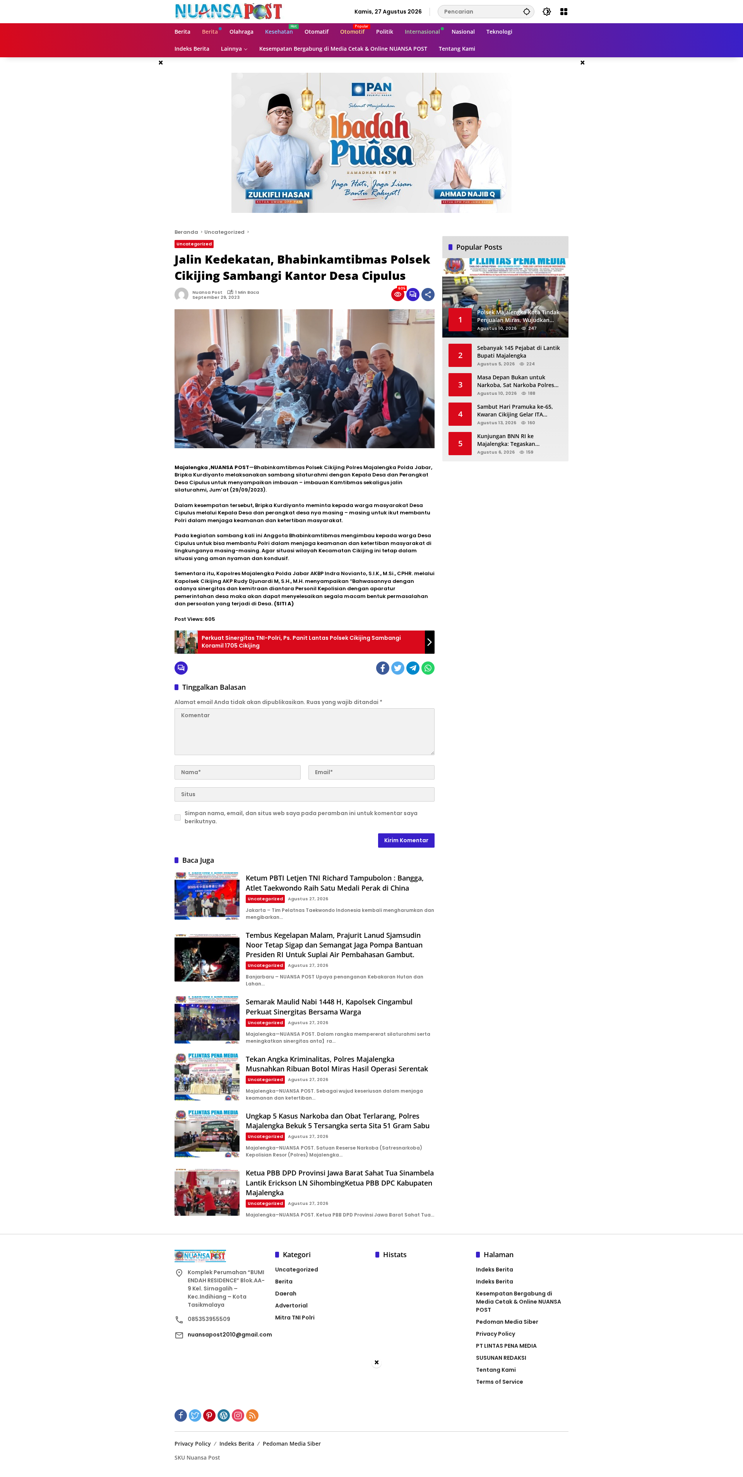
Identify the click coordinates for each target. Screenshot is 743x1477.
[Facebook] (382, 668)
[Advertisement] (371, 1423)
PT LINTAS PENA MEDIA (506, 1346)
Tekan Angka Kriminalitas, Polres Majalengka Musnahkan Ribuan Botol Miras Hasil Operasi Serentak (337, 1063)
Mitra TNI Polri (295, 1317)
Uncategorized (194, 244)
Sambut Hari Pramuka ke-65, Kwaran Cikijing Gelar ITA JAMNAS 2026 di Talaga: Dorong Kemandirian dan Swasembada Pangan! (518, 410)
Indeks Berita (494, 1269)
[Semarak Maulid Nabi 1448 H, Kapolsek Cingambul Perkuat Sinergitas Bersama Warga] (207, 1019)
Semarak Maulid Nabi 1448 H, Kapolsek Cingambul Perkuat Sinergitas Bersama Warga (329, 1006)
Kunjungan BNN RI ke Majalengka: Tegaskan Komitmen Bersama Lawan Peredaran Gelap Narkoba (512, 439)
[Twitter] (397, 668)
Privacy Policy (495, 1334)
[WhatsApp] (428, 668)
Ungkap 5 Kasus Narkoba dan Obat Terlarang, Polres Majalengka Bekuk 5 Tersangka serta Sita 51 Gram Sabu (338, 1120)
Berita (284, 1281)
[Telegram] (412, 668)
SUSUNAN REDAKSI (501, 1358)
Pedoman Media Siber (507, 1322)
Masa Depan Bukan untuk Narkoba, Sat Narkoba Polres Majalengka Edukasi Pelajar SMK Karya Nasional (519, 381)
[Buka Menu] (563, 11)
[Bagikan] (428, 294)
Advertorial (291, 1305)
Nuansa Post (207, 292)
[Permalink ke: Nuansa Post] (183, 295)
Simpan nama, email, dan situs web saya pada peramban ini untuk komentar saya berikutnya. (301, 817)
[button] (526, 11)
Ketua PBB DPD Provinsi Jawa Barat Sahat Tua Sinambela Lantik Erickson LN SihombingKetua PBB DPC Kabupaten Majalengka (340, 1182)
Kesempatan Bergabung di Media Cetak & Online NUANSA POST (518, 1302)
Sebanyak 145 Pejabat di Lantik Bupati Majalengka (518, 351)
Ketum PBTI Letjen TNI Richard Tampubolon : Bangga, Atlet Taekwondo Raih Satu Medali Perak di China (335, 882)
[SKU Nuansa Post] (230, 11)
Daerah (285, 1293)
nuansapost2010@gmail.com (230, 1334)
